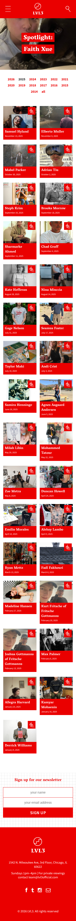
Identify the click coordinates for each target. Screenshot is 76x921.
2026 (11, 79)
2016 (54, 85)
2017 (43, 85)
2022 (54, 79)
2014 (34, 92)
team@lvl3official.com (43, 877)
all (43, 92)
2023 (43, 79)
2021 (64, 79)
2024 (32, 79)
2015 (64, 85)
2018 (32, 85)
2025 (21, 79)
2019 (21, 85)
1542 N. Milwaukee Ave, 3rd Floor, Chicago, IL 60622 (38, 865)
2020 (11, 85)
